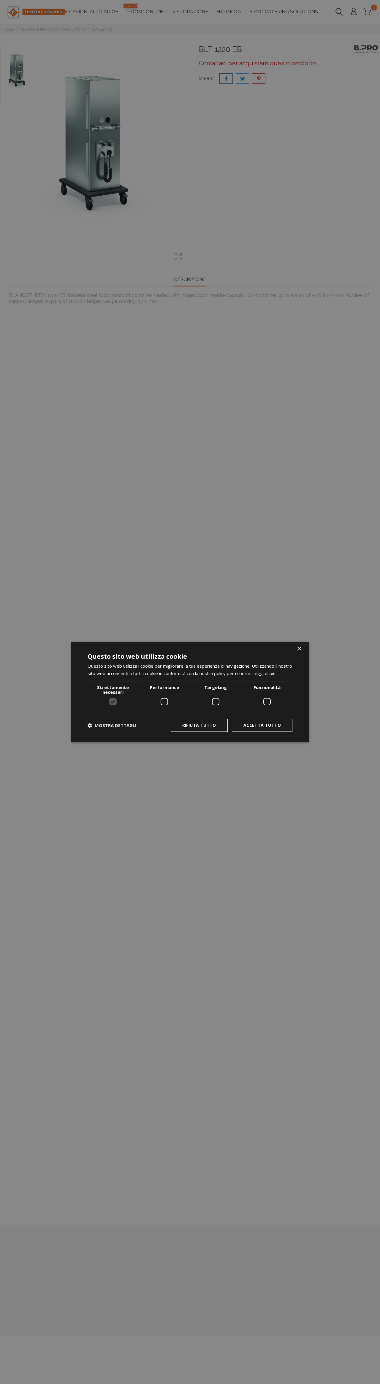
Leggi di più (264, 673)
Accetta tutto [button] (262, 725)
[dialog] (190, 692)
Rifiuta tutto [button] (199, 725)
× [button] (299, 649)
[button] (112, 725)
